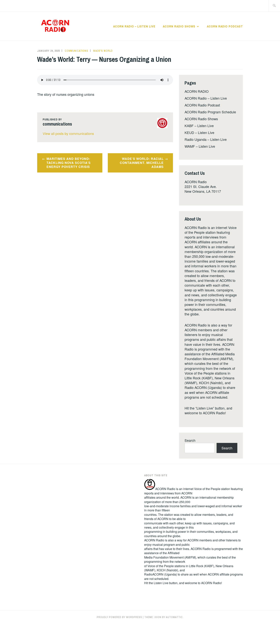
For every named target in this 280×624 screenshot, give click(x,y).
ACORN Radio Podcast (225, 26)
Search (190, 440)
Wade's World (103, 50)
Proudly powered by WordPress (119, 617)
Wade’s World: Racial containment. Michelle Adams (142, 162)
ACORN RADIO (197, 91)
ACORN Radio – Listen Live (134, 26)
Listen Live (161, 583)
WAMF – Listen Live (200, 146)
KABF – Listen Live (199, 125)
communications (76, 50)
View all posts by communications (68, 133)
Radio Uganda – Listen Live (206, 139)
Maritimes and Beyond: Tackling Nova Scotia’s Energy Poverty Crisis (68, 162)
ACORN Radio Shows (179, 26)
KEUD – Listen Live (199, 132)
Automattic (174, 617)
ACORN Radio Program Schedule (210, 111)
